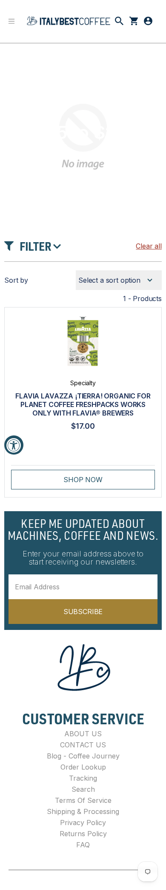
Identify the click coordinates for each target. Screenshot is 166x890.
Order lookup (83, 767)
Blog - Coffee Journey (83, 755)
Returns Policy (83, 833)
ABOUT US (83, 733)
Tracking (83, 778)
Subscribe (83, 611)
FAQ (83, 844)
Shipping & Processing (83, 811)
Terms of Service (83, 800)
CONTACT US (83, 744)
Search (83, 789)
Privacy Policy (83, 822)
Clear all (149, 246)
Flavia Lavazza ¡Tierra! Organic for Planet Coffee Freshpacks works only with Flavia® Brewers (82, 404)
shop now (83, 479)
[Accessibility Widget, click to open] (13, 445)
